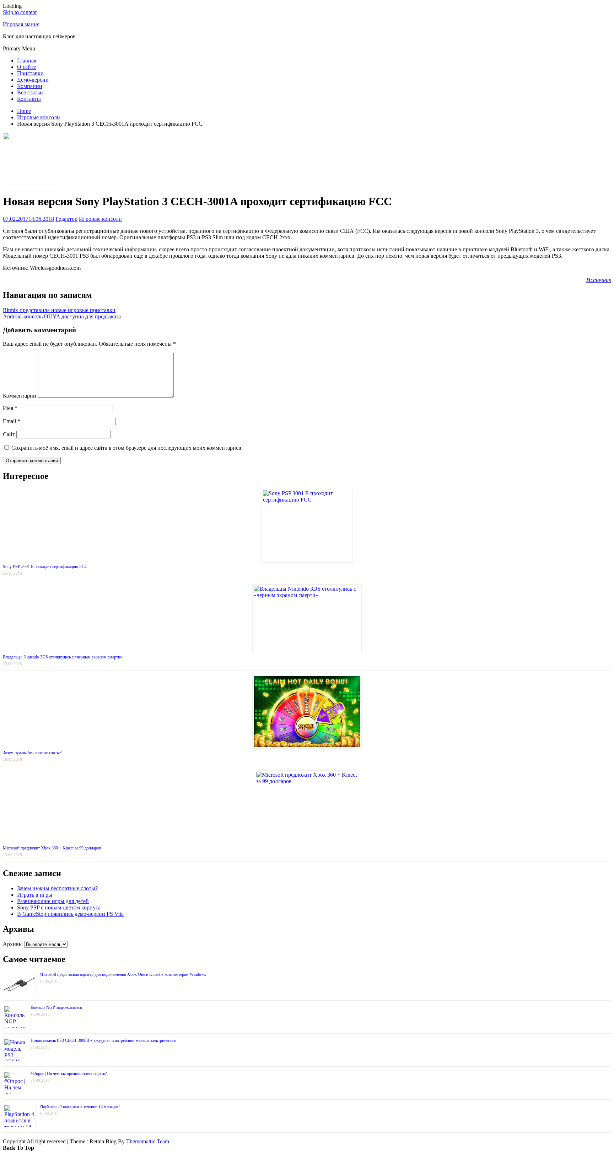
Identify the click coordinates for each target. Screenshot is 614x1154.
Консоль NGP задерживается (56, 1007)
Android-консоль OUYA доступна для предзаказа (62, 316)
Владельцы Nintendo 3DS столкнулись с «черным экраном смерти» (62, 657)
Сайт (9, 434)
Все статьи (30, 92)
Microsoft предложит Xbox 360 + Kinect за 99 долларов (52, 848)
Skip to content (20, 12)
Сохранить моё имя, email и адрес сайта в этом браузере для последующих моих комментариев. (127, 448)
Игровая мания (21, 24)
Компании (29, 86)
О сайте (26, 67)
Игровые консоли (100, 219)
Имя (10, 408)
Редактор (66, 219)
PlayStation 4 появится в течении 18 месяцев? (79, 1106)
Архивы (13, 944)
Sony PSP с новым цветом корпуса (59, 907)
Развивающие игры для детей (53, 901)
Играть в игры (34, 895)
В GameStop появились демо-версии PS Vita (70, 914)
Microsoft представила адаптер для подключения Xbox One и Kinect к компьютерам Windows (122, 974)
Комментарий (19, 396)
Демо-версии (33, 80)
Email (11, 421)
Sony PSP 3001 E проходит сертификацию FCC (45, 566)
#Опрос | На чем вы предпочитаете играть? (69, 1073)
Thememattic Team (147, 1141)
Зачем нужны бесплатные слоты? (32, 752)
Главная (26, 61)
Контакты (29, 99)
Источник (598, 280)
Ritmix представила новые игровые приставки (59, 310)
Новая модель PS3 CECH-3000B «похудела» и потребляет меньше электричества (103, 1040)
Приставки (30, 73)
